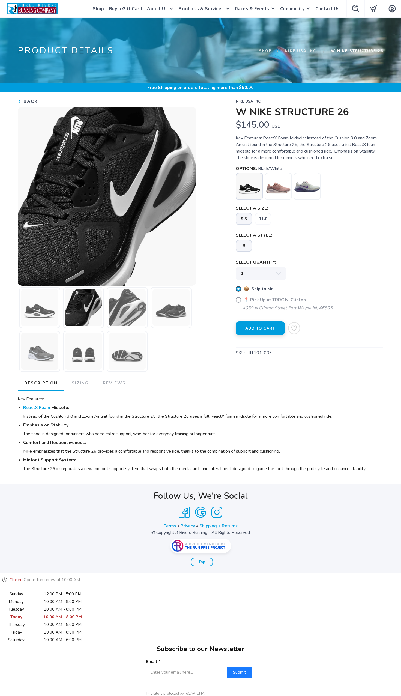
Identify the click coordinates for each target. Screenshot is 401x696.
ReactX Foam (36, 408)
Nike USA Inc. (301, 51)
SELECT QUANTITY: (256, 262)
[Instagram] (217, 512)
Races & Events (252, 9)
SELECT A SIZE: (252, 208)
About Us (157, 9)
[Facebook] (184, 512)
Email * (153, 661)
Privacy (188, 526)
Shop (98, 9)
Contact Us (327, 9)
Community (292, 9)
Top (202, 562)
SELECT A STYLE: (254, 235)
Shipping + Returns (218, 526)
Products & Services (201, 9)
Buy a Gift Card (125, 9)
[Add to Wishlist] (294, 328)
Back (30, 101)
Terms (170, 526)
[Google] (200, 512)
